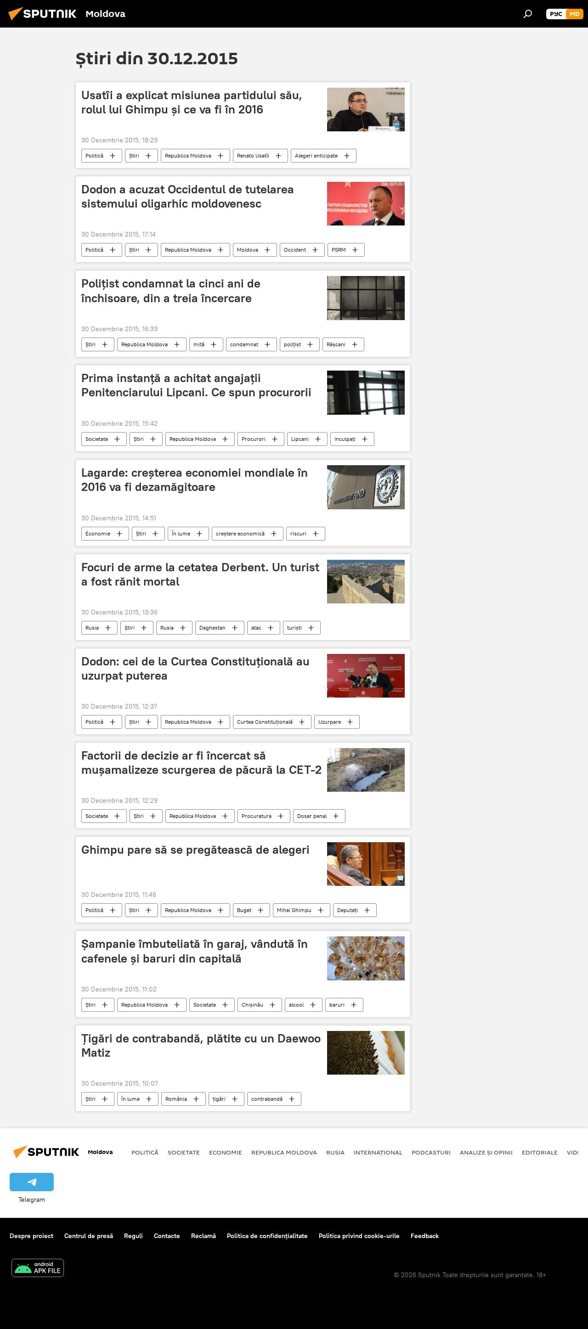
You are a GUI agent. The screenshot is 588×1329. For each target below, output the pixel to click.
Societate (96, 438)
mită (198, 344)
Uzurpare (329, 721)
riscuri (298, 533)
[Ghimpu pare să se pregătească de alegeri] (366, 864)
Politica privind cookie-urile (359, 1236)
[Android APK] (37, 1269)
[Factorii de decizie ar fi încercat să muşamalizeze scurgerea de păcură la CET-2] (366, 770)
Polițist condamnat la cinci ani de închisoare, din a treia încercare (170, 290)
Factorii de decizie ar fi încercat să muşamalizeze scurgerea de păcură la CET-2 (201, 762)
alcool (296, 1004)
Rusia (92, 627)
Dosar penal (312, 815)
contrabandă (267, 1098)
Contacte (167, 1236)
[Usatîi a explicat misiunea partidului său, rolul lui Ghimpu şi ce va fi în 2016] (366, 109)
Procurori (254, 438)
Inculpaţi (345, 438)
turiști (294, 627)
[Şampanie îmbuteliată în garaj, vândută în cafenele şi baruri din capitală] (366, 958)
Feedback (425, 1236)
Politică (94, 155)
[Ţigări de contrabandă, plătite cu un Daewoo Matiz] (366, 1053)
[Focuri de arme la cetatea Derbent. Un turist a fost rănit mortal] (366, 581)
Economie (97, 533)
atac (256, 627)
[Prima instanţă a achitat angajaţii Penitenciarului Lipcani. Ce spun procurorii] (366, 393)
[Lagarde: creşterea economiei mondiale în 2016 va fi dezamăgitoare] (366, 487)
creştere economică (240, 533)
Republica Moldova (188, 155)
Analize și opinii (486, 1152)
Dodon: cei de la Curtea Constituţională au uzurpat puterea (195, 668)
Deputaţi (347, 910)
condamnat (244, 344)
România (176, 1098)
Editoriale (540, 1152)
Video (576, 1152)
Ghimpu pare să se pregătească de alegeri (195, 849)
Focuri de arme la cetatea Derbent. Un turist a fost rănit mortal (200, 574)
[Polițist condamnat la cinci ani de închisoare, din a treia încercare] (366, 298)
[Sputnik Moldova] (45, 21)
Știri (134, 155)
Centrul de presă (88, 1236)
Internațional (378, 1152)
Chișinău (252, 1004)
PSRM (339, 249)
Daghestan (212, 627)
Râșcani (336, 344)
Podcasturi (431, 1152)
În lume (181, 533)
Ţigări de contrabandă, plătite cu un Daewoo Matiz (201, 1045)
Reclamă (203, 1236)
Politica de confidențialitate (267, 1236)
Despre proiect (31, 1236)
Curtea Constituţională (265, 721)
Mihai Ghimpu (294, 910)
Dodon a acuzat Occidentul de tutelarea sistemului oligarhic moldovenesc (187, 196)
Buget (244, 910)
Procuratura (256, 815)
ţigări (219, 1098)
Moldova (247, 249)
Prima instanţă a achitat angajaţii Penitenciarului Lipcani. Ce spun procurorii (196, 385)
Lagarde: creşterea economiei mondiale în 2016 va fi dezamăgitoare (194, 479)
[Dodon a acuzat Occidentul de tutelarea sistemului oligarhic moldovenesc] (366, 203)
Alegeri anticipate (316, 155)
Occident (295, 249)
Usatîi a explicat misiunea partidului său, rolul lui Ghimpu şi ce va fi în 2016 (191, 102)
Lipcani (300, 438)
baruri (337, 1004)
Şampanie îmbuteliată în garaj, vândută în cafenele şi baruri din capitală (194, 950)
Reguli (133, 1236)
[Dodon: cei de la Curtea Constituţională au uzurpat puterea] (366, 676)
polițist (292, 344)
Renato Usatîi (253, 155)
